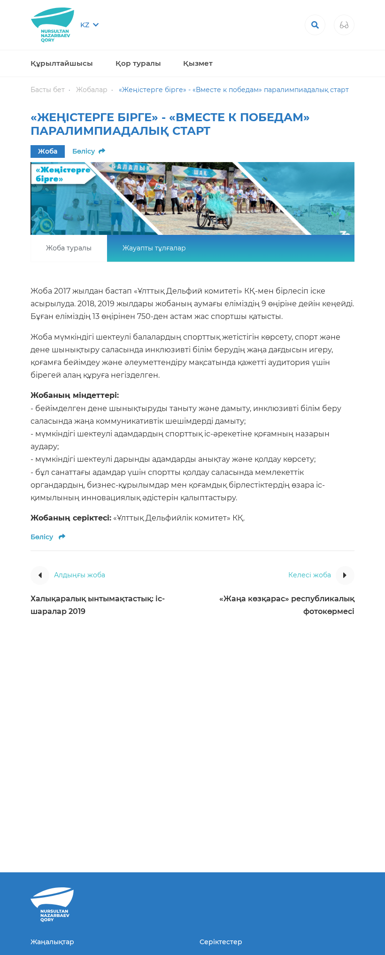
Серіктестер (221, 942)
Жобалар (92, 89)
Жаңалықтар (52, 942)
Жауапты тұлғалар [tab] (154, 248)
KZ (85, 25)
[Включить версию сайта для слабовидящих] (344, 25)
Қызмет (198, 63)
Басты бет (48, 89)
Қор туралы (138, 63)
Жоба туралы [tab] (69, 248)
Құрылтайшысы (62, 63)
